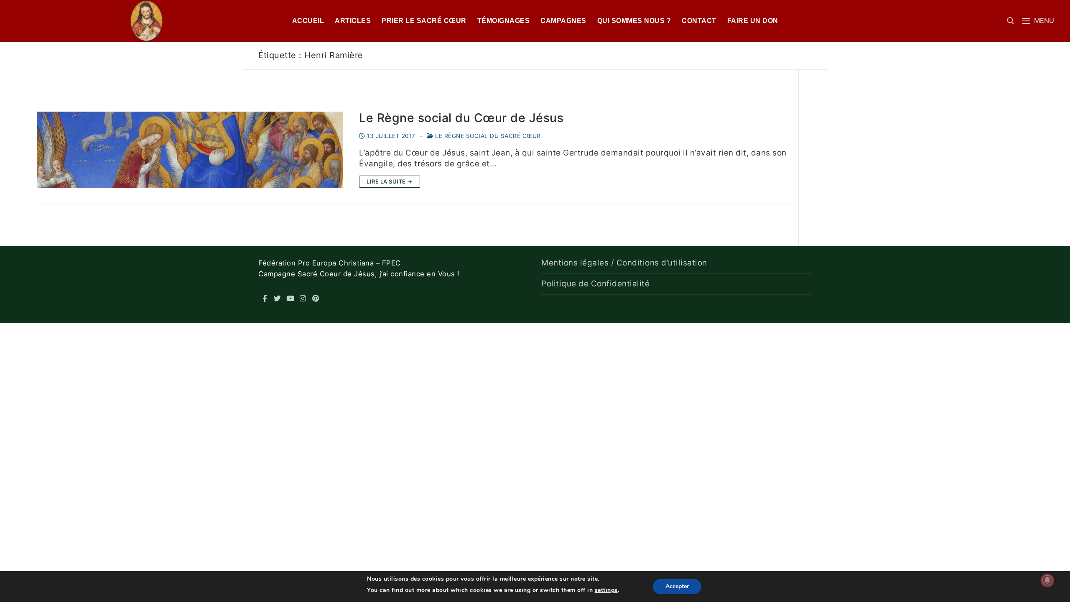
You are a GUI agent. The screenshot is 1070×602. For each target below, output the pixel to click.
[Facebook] (264, 298)
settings (606, 590)
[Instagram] (303, 298)
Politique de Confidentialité (595, 283)
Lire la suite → (390, 181)
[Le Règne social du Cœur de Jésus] (190, 150)
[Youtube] (290, 298)
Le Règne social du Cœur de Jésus (461, 118)
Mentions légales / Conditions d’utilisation (624, 263)
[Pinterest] (315, 298)
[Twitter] (277, 298)
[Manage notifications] (1047, 580)
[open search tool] (1010, 21)
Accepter (677, 586)
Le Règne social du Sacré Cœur (487, 136)
